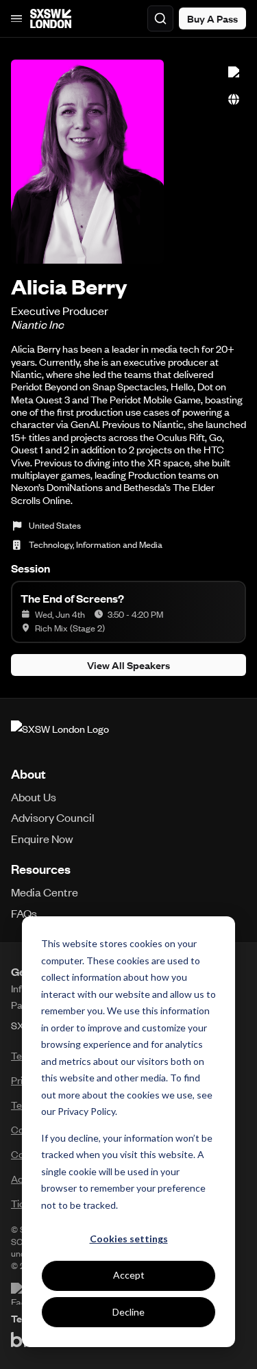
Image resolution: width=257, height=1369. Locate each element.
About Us (33, 796)
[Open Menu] (16, 18)
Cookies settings (129, 1238)
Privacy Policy (86, 1111)
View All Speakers (128, 665)
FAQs (24, 912)
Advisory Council (53, 817)
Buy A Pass (212, 18)
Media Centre (44, 891)
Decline (128, 1312)
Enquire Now (42, 838)
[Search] (160, 18)
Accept (129, 1275)
